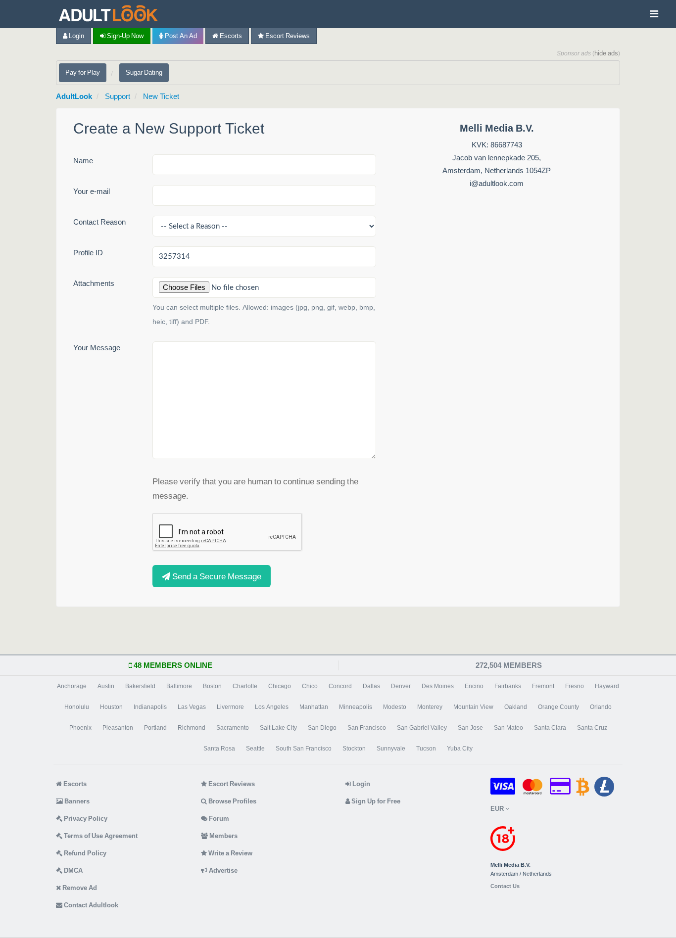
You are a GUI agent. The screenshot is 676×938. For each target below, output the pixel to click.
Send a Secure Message (215, 576)
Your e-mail (91, 191)
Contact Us (505, 886)
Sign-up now (124, 36)
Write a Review (229, 853)
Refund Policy (84, 853)
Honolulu (76, 707)
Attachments (93, 283)
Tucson (426, 748)
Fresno (574, 686)
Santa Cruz (592, 728)
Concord (340, 686)
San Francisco (366, 728)
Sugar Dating (144, 72)
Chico (310, 686)
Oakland (515, 707)
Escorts (230, 36)
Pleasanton (117, 728)
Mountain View (473, 707)
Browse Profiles (231, 801)
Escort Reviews (287, 36)
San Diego (322, 728)
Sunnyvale (391, 748)
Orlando (601, 707)
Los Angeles (272, 707)
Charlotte (245, 686)
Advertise (222, 870)
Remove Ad (79, 888)
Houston (111, 707)
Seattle (255, 748)
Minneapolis (355, 707)
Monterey (429, 707)
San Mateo (508, 728)
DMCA (72, 870)
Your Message (96, 347)
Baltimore (179, 686)
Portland (155, 728)
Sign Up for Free (375, 801)
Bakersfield (140, 686)
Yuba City (460, 748)
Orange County (558, 707)
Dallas (371, 686)
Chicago (279, 686)
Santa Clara (550, 728)
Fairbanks (507, 686)
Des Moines (438, 686)
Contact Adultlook (90, 905)
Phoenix (80, 728)
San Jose (470, 728)
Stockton (354, 748)
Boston (212, 686)
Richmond (191, 728)
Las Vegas (192, 707)
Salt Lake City (278, 728)
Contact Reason (99, 222)
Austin (105, 686)
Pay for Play (82, 72)
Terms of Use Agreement (100, 836)
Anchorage (72, 686)
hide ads (606, 53)
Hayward (607, 686)
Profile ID (88, 252)
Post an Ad (180, 36)
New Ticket (161, 96)
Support (117, 96)
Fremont (543, 686)
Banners (76, 801)
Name (83, 160)
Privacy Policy (84, 818)
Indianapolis (150, 707)
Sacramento (232, 728)
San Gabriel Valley (422, 728)
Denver (401, 686)
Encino (474, 686)
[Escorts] (111, 14)
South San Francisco (304, 748)
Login (75, 36)
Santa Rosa (219, 748)
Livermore (230, 707)
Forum (218, 818)
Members (223, 836)
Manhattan (313, 707)
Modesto (394, 707)
